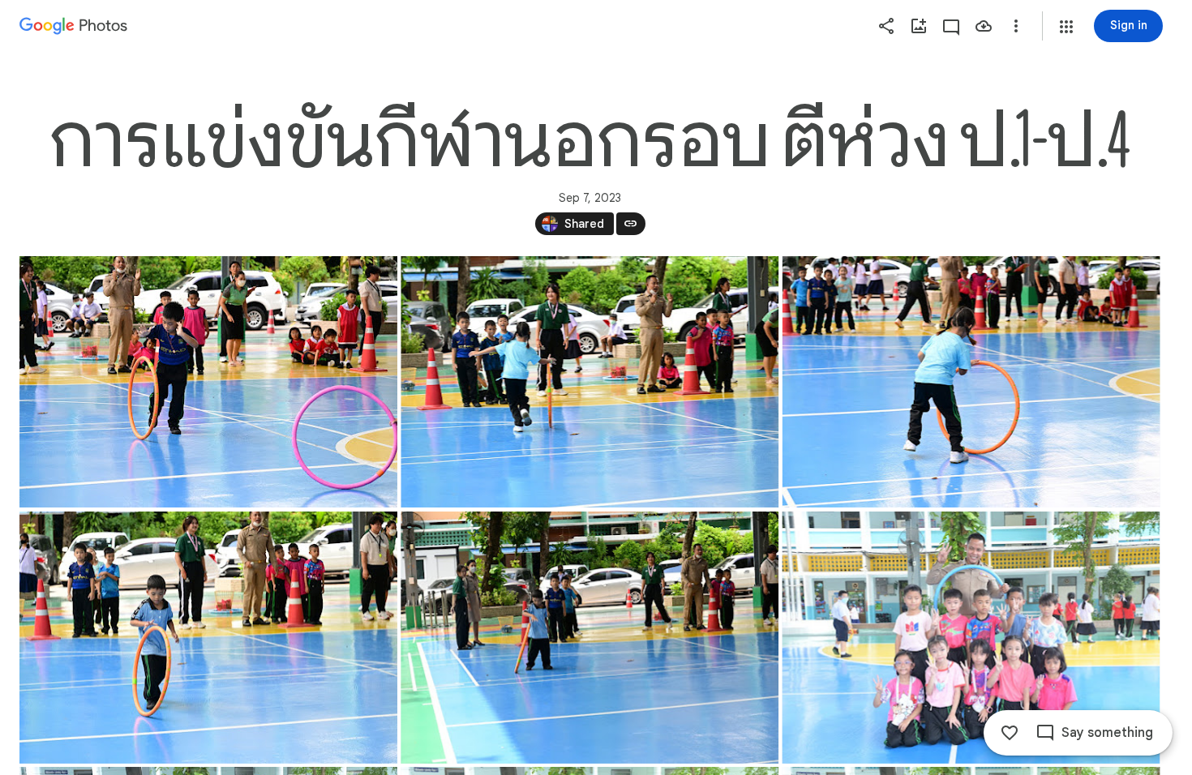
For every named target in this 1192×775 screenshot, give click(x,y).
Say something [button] (1107, 733)
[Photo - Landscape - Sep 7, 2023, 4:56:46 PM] (589, 381)
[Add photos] (919, 26)
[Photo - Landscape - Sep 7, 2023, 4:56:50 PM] (971, 638)
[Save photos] (983, 26)
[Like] (1009, 733)
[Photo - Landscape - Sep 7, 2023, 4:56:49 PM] (589, 638)
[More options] (1016, 26)
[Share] (886, 26)
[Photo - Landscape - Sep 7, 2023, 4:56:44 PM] (208, 381)
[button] (1066, 27)
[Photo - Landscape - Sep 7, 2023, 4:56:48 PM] (208, 638)
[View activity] (951, 26)
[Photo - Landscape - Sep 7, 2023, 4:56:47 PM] (971, 381)
